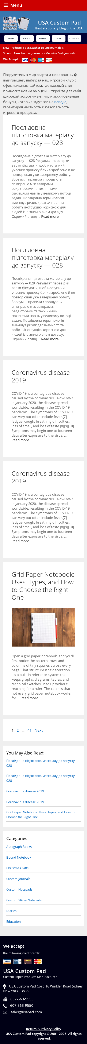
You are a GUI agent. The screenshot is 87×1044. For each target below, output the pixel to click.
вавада (60, 101)
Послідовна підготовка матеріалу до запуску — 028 (43, 135)
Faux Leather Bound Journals (42, 48)
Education (13, 921)
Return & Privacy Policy (43, 1029)
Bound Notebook (18, 857)
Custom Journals (18, 879)
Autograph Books (19, 846)
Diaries (11, 911)
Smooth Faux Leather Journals (23, 53)
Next (41, 730)
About (26, 38)
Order (42, 38)
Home (11, 38)
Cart (58, 38)
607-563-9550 (21, 1005)
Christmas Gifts (17, 868)
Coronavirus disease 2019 (41, 376)
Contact (74, 38)
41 (30, 730)
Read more (50, 216)
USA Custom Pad (59, 22)
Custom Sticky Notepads (24, 900)
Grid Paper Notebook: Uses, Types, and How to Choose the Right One (43, 585)
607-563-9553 (22, 999)
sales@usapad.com (26, 1012)
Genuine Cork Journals (60, 53)
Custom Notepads (19, 889)
